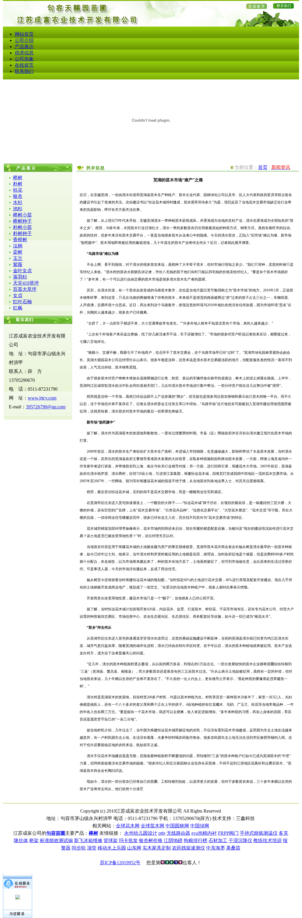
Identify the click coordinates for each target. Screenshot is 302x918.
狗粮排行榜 (195, 840)
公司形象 (24, 58)
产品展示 (24, 46)
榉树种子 (22, 221)
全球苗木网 (152, 825)
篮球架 (111, 840)
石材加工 (218, 840)
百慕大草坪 (25, 289)
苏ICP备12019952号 (120, 862)
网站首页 (24, 34)
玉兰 (17, 258)
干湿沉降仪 (240, 840)
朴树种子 (22, 233)
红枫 (17, 307)
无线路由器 (178, 833)
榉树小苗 (22, 214)
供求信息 (24, 52)
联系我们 (24, 71)
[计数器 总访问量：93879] (171, 862)
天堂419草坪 (26, 283)
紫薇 (17, 264)
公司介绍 (24, 40)
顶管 (91, 847)
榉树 (17, 177)
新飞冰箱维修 (88, 840)
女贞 (17, 295)
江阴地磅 (173, 840)
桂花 (17, 190)
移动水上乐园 (112, 847)
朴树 (17, 183)
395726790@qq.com (45, 406)
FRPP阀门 (228, 833)
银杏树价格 (151, 840)
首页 (262, 167)
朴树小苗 (22, 227)
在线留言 (24, 65)
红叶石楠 (22, 301)
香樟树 (20, 239)
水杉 (17, 202)
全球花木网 (127, 825)
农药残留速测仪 (188, 847)
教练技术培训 (267, 840)
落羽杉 (20, 276)
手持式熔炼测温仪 (259, 833)
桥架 (34, 840)
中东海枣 (215, 847)
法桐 (17, 245)
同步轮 (79, 847)
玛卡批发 (128, 840)
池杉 (17, 208)
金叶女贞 (22, 270)
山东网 (134, 847)
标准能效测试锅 (56, 840)
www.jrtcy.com (42, 397)
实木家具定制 (156, 847)
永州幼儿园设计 (140, 833)
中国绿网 (199, 825)
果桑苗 (233, 847)
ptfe (161, 833)
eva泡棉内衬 (204, 833)
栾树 (17, 252)
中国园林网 (177, 825)
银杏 (17, 196)
